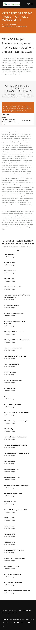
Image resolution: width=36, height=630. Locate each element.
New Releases (27, 611)
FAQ (9, 611)
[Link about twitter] (7, 622)
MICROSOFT (13, 24)
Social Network (16, 611)
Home (6, 24)
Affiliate (4, 613)
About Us (4, 611)
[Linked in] (21, 622)
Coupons (14, 613)
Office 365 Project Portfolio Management (14, 26)
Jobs (9, 613)
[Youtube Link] (29, 622)
